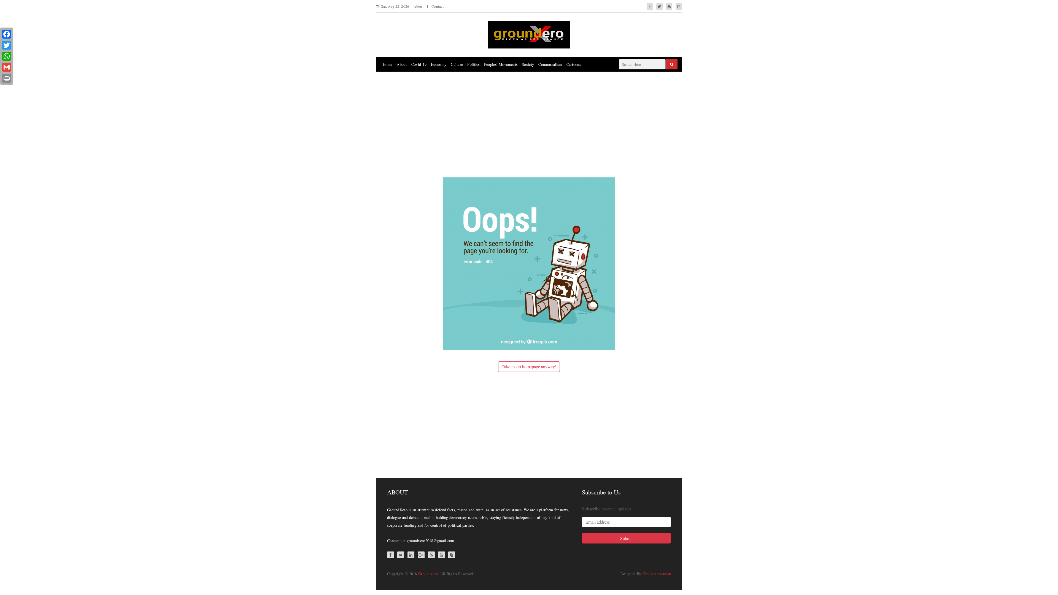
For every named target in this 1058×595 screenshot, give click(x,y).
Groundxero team (657, 573)
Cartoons (573, 64)
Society (528, 64)
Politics (473, 64)
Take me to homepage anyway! (529, 366)
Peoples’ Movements (500, 64)
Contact (437, 6)
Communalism (550, 64)
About (418, 6)
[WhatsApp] (6, 56)
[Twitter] (6, 45)
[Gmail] (6, 67)
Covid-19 (419, 64)
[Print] (6, 78)
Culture (457, 64)
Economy (438, 64)
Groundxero (428, 573)
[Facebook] (6, 34)
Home (387, 64)
